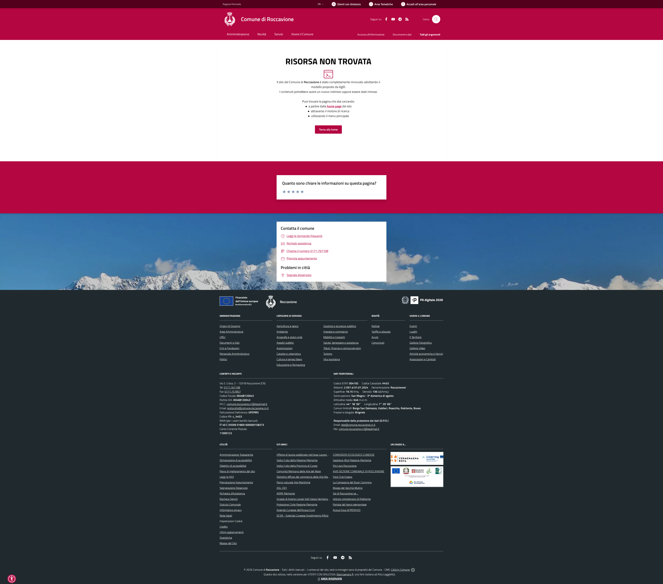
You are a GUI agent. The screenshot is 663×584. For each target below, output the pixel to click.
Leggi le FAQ (227, 477)
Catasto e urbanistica (289, 354)
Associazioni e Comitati (423, 359)
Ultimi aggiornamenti (232, 532)
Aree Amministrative (231, 332)
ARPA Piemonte (286, 493)
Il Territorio (415, 337)
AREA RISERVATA (331, 579)
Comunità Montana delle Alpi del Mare (299, 471)
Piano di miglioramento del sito (237, 471)
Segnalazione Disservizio (234, 488)
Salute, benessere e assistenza (341, 343)
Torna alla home (328, 129)
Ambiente (282, 332)
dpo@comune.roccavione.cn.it (358, 425)
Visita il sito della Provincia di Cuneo (297, 466)
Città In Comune (400, 570)
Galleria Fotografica (421, 343)
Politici (223, 359)
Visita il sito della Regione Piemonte (297, 460)
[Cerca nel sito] (436, 19)
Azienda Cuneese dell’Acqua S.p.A (296, 510)
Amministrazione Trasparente (236, 455)
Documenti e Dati (229, 343)
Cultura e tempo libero (289, 359)
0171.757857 (233, 392)
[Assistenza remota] (413, 570)
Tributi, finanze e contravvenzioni (342, 348)
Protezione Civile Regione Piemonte (297, 504)
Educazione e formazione (291, 365)
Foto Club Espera (342, 477)
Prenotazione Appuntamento (236, 482)
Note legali (226, 515)
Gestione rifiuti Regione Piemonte (352, 460)
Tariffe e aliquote (381, 332)
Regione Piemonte (232, 4)
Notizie (375, 326)
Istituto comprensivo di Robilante (352, 499)
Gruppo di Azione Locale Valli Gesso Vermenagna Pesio (308, 499)
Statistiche (226, 538)
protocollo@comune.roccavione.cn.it (248, 408)
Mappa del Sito (228, 543)
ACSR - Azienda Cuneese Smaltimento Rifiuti (302, 515)
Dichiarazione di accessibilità (236, 460)
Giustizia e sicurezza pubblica (339, 326)
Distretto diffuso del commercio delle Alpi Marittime (306, 477)
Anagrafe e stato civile (289, 337)
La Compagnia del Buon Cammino (352, 482)
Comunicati (378, 343)
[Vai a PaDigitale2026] (422, 299)
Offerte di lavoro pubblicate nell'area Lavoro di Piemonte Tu (310, 455)
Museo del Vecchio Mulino (347, 488)
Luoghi (413, 332)
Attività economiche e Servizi (426, 354)
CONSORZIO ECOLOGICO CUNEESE (353, 455)
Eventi (413, 326)
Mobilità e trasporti (334, 337)
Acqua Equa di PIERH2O (347, 510)
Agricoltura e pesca (287, 326)
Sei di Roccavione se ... (345, 493)
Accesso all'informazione (371, 34)
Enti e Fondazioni (229, 348)
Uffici (222, 337)
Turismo (327, 354)
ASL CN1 (282, 488)
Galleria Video (417, 348)
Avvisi (375, 337)
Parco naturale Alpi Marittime (293, 482)
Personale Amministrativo (234, 354)
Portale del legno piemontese (350, 504)
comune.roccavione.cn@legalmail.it (247, 404)
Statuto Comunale (230, 504)
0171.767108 (232, 387)
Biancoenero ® (345, 574)
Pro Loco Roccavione (345, 466)
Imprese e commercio (335, 332)
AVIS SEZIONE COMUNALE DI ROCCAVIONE (358, 471)
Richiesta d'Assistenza (232, 493)
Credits (224, 527)
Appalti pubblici (285, 343)
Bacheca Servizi (229, 499)
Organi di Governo (230, 326)
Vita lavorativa (331, 359)
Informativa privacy (231, 510)
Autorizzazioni (284, 348)
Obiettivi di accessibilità (233, 466)
